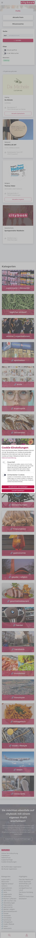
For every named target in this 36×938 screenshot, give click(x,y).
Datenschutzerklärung (9, 458)
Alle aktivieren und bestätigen (18, 487)
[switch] (4, 462)
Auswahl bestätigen (18, 490)
